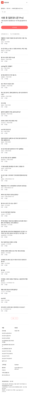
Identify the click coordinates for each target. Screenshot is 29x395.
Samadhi (3, 244)
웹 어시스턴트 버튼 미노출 (8, 57)
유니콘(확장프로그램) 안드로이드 (8, 345)
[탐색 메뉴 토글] (26, 2)
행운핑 (2, 142)
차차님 (2, 168)
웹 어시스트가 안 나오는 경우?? (9, 203)
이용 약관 (11, 381)
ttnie (2, 300)
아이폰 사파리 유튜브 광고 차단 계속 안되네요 (13, 251)
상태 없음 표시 (4, 34)
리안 (2, 187)
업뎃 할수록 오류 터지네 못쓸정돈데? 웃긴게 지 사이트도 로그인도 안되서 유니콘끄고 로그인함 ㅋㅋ (14, 232)
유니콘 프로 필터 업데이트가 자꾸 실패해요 (12, 149)
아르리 (2, 150)
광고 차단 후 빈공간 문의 (7, 84)
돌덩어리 (3, 252)
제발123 (2, 50)
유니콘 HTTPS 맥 (5, 356)
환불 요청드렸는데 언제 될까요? (9, 289)
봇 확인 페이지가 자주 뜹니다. (9, 75)
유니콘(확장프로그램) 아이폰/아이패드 (8, 341)
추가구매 (3, 103)
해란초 (2, 105)
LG (1, 309)
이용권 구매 (17, 330)
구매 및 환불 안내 (5, 372)
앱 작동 (3, 270)
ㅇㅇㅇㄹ (3, 291)
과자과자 (3, 96)
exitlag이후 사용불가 (6, 66)
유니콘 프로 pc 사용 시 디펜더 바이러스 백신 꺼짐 (14, 48)
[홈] (2, 2)
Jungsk (2, 214)
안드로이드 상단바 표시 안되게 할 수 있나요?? (13, 307)
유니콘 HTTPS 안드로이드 (7, 353)
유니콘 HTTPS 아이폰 (6, 351)
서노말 (2, 272)
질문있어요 (3, 159)
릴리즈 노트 (4, 361)
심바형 (2, 179)
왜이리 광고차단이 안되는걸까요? (9, 194)
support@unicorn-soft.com (19, 368)
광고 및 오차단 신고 (6, 375)
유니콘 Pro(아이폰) (6, 338)
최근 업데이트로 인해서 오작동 (9, 242)
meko (2, 41)
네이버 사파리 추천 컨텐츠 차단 (9, 121)
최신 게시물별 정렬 (14, 34)
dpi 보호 (3, 298)
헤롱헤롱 (3, 77)
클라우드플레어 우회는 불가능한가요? (11, 112)
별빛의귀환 (3, 114)
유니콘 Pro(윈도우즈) (6, 335)
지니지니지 (3, 122)
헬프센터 (3, 8)
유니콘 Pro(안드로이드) (7, 333)
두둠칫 (2, 205)
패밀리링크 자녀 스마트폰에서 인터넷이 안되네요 (14, 186)
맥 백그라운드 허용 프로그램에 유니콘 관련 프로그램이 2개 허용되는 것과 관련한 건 (14, 222)
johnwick (3, 282)
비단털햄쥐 (3, 85)
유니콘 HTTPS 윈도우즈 (7, 358)
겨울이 (2, 263)
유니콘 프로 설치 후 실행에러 (8, 158)
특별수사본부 (3, 224)
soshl (2, 196)
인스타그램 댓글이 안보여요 (8, 212)
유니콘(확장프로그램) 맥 (7, 348)
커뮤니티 (8, 8)
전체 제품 (4, 330)
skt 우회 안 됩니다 (6, 129)
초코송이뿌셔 (3, 235)
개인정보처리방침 (5, 381)
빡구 (2, 68)
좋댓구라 (3, 59)
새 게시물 (14, 27)
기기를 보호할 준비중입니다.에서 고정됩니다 (12, 166)
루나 (2, 131)
